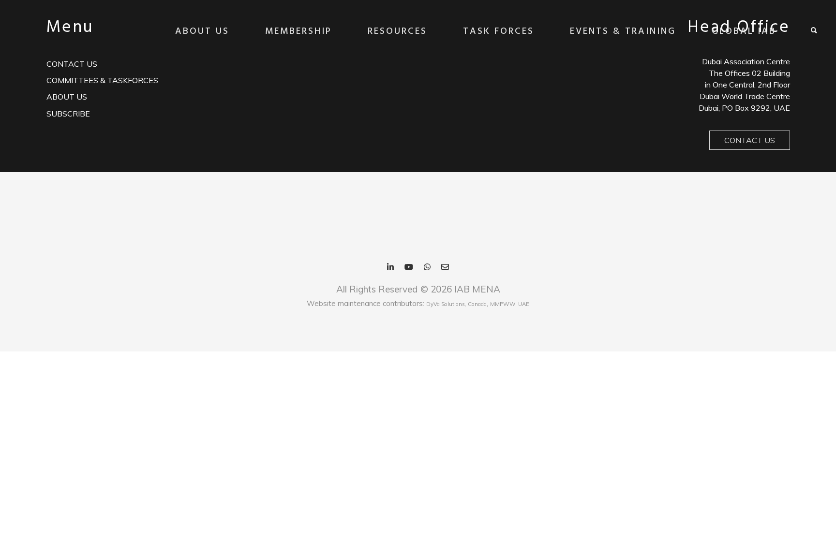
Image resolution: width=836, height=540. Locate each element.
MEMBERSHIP (298, 31)
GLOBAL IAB (744, 31)
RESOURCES (397, 31)
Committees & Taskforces (102, 80)
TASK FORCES (498, 31)
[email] (445, 268)
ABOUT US (202, 31)
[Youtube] (408, 268)
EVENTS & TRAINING (623, 31)
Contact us (71, 64)
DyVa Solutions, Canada (456, 304)
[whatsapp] (427, 268)
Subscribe (68, 113)
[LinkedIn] (390, 268)
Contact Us (749, 140)
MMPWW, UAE (509, 304)
